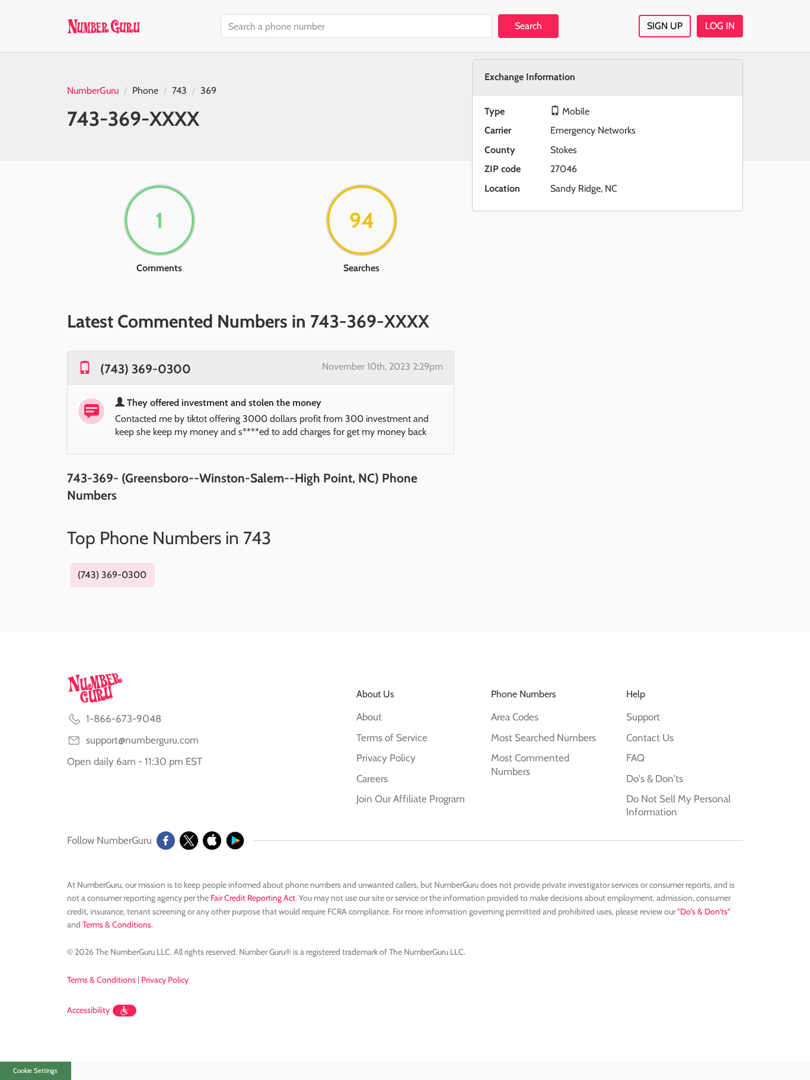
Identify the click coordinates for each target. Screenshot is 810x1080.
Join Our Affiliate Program (410, 799)
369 (208, 90)
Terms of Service (392, 738)
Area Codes (514, 717)
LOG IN (720, 25)
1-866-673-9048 (123, 719)
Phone (145, 90)
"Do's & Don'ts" (704, 911)
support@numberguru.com (142, 740)
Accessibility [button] (88, 1010)
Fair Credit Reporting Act (253, 897)
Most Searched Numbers (543, 738)
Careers (372, 778)
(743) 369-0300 (145, 368)
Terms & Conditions (116, 924)
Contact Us (650, 738)
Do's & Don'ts (654, 778)
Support (643, 717)
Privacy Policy (386, 758)
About (369, 717)
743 (179, 90)
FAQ (635, 758)
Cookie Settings (35, 1070)
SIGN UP (665, 25)
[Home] (103, 26)
